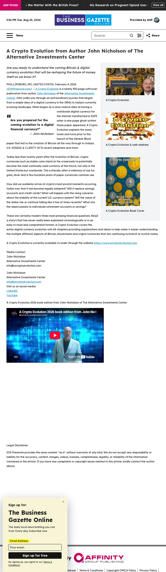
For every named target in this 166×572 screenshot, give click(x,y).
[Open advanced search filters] (139, 35)
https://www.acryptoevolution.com (115, 243)
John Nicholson (46, 93)
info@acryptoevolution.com (23, 281)
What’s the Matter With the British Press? (48, 5)
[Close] (63, 501)
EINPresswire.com (19, 88)
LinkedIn (12, 290)
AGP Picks (10, 5)
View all (158, 5)
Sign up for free (35, 555)
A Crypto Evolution (47, 88)
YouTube (12, 295)
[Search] (131, 35)
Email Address (19, 541)
